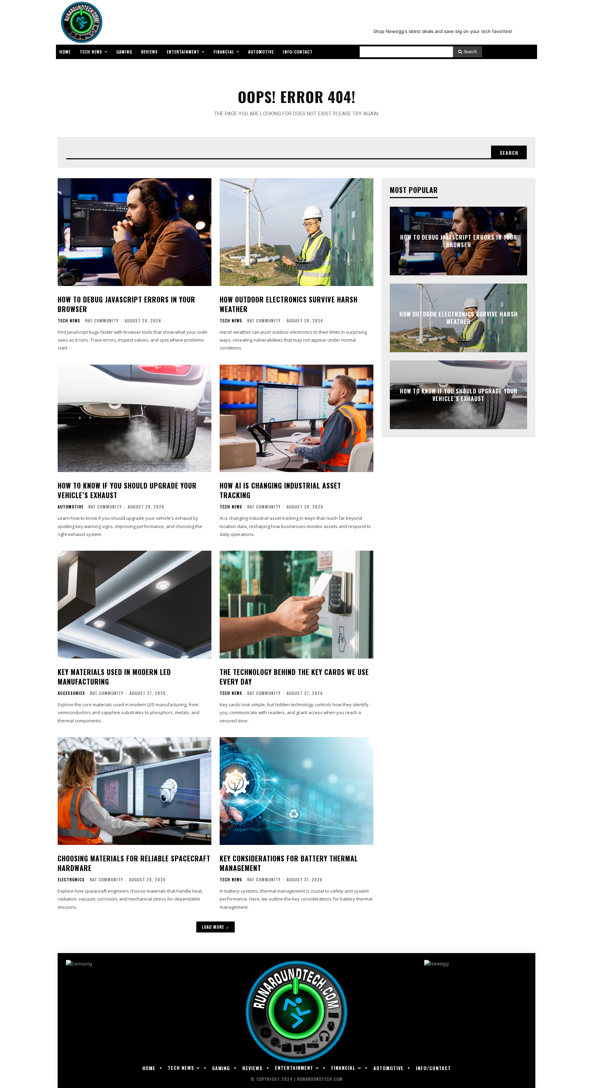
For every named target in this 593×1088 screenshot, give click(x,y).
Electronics (71, 880)
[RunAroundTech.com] (80, 22)
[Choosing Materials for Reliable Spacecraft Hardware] (134, 791)
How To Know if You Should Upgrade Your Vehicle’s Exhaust (127, 490)
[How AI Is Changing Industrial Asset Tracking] (296, 418)
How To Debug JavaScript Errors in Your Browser (126, 304)
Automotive (70, 507)
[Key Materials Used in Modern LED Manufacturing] (134, 604)
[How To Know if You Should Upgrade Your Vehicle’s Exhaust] (134, 418)
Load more (213, 927)
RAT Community (102, 320)
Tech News (69, 321)
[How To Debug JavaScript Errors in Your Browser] (134, 232)
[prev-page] (503, 219)
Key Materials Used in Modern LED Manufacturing (114, 677)
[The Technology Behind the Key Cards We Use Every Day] (296, 604)
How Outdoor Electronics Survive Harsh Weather (289, 304)
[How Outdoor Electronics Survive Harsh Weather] (296, 232)
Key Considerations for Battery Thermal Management (289, 863)
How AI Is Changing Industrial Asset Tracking (280, 490)
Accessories (71, 693)
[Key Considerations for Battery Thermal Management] (296, 791)
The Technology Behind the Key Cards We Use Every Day (294, 677)
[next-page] (515, 219)
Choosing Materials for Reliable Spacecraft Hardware (134, 863)
